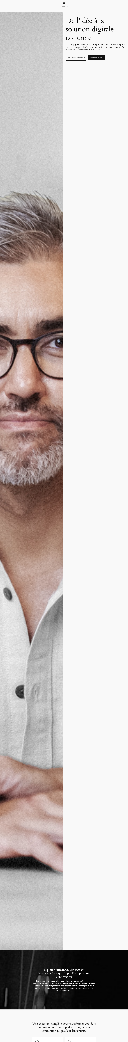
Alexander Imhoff (64, 7)
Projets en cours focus (96, 57)
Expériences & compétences (76, 57)
